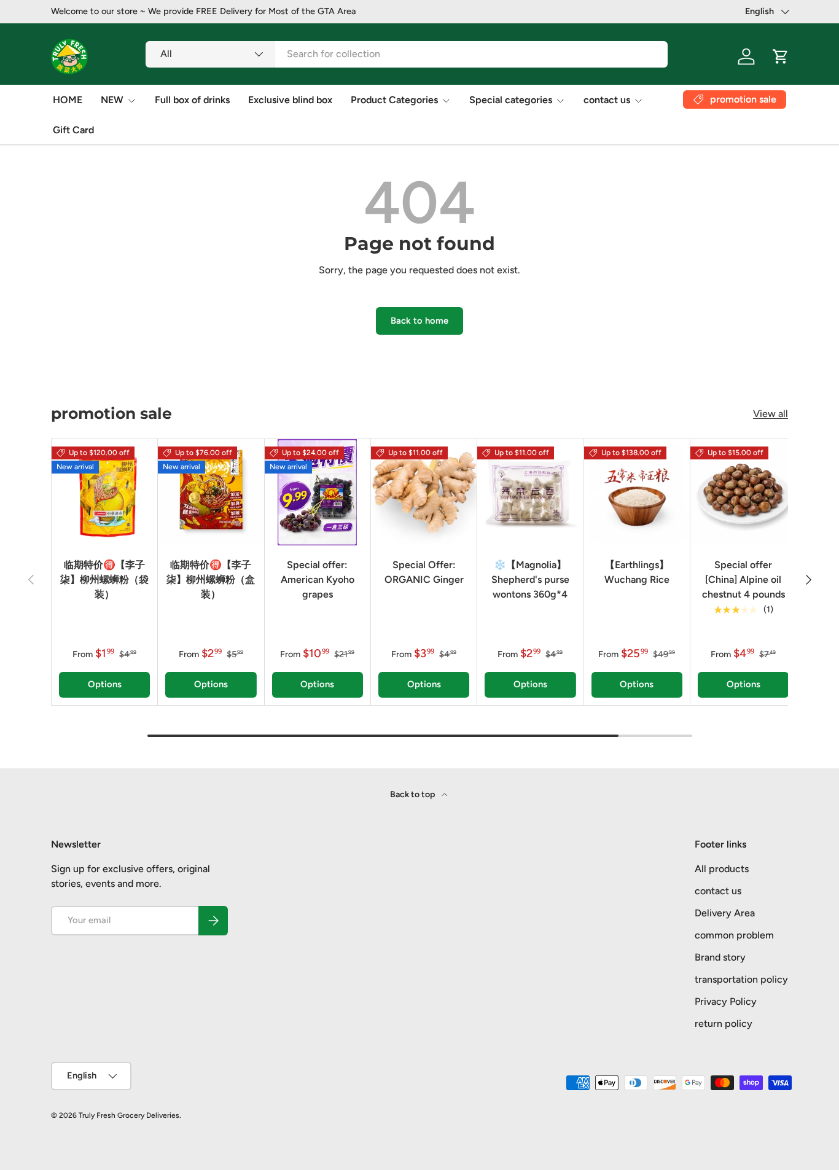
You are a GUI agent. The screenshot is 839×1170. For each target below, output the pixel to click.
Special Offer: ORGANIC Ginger (424, 572)
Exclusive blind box (290, 100)
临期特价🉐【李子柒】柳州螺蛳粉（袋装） (104, 579)
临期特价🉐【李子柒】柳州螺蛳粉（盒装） (210, 579)
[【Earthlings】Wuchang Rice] (637, 492)
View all (770, 413)
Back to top (413, 794)
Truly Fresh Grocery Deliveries (129, 1115)
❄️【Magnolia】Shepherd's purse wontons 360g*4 (530, 579)
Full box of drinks (192, 100)
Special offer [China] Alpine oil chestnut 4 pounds (743, 579)
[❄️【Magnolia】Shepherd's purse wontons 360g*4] (530, 492)
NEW (112, 100)
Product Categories (394, 100)
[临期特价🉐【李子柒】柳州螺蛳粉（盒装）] (210, 492)
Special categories (510, 100)
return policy (723, 1023)
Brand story (720, 957)
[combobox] (407, 54)
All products (722, 869)
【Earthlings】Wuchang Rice (636, 572)
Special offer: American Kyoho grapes (317, 579)
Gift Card (73, 130)
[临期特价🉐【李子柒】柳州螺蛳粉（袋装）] (104, 492)
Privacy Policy (726, 1001)
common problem (734, 935)
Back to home (419, 320)
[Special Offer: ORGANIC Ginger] (424, 492)
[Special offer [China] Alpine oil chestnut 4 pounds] (743, 492)
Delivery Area (725, 913)
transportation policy (741, 979)
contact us (606, 100)
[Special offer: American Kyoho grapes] (317, 492)
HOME (67, 100)
